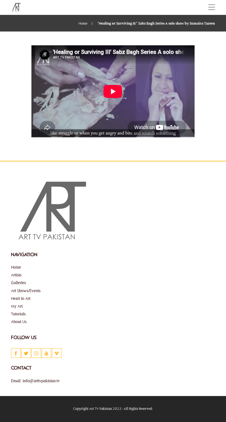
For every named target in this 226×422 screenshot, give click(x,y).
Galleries (18, 283)
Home (83, 23)
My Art (17, 306)
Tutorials (18, 314)
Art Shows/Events (26, 291)
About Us (18, 322)
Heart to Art (20, 298)
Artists (16, 275)
